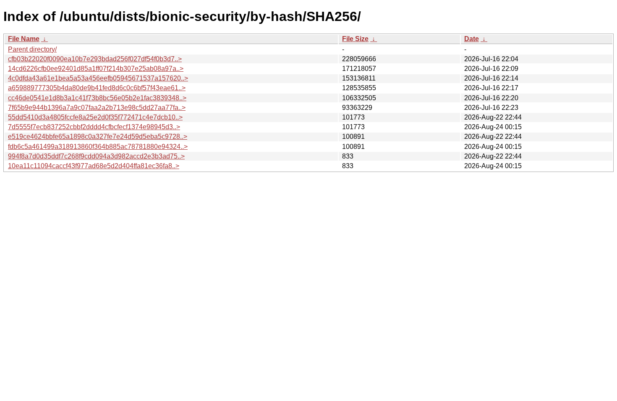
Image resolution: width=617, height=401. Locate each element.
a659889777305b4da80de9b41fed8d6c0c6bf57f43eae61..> (97, 87)
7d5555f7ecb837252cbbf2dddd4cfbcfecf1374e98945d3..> (94, 126)
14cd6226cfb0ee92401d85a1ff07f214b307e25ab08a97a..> (95, 68)
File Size (355, 38)
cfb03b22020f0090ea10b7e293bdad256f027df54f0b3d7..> (95, 58)
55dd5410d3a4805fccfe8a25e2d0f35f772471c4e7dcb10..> (95, 117)
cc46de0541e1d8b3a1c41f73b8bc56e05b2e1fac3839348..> (97, 98)
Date (471, 38)
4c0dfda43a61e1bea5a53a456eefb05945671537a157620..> (98, 78)
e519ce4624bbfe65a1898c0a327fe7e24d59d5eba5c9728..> (97, 136)
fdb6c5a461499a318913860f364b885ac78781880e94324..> (98, 146)
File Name (23, 38)
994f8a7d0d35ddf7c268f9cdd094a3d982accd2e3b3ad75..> (96, 156)
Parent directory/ (32, 49)
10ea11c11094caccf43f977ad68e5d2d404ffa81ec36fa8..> (93, 165)
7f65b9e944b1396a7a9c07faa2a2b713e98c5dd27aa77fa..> (97, 107)
